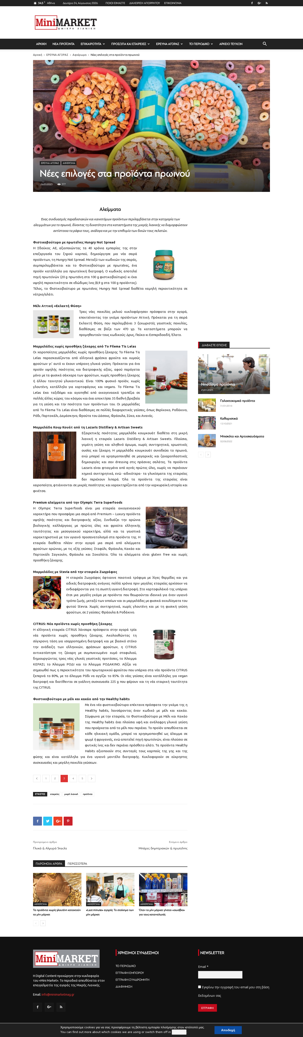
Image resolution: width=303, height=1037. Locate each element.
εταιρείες (54, 794)
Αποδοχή (228, 1030)
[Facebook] (252, 3)
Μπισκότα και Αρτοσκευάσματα (242, 436)
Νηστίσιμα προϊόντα (218, 384)
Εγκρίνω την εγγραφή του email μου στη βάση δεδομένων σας (233, 991)
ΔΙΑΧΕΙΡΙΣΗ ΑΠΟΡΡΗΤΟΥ (144, 3)
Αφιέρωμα (80, 54)
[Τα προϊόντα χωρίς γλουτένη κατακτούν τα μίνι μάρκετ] (57, 889)
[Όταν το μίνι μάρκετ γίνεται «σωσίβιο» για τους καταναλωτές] (163, 889)
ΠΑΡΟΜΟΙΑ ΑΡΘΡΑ (49, 863)
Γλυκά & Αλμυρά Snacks (50, 848)
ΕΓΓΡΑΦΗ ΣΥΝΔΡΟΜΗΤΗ (132, 979)
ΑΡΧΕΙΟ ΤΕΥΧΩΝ (230, 44)
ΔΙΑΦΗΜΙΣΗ (124, 986)
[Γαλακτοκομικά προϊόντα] (207, 405)
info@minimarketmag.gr (58, 994)
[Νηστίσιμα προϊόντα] (234, 374)
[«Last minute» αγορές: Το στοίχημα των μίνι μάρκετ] (110, 889)
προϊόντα (87, 794)
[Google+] (259, 3)
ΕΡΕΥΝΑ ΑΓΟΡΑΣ (167, 44)
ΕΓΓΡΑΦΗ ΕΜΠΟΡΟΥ (130, 973)
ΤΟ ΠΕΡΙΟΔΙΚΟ (199, 44)
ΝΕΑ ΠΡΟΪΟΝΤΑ (64, 44)
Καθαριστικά (229, 418)
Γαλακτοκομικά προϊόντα (237, 401)
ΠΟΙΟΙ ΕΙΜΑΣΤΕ (115, 3)
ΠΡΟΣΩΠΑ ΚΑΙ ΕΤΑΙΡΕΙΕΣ (128, 44)
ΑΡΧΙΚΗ (41, 44)
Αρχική (37, 54)
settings (179, 1032)
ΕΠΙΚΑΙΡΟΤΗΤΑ (91, 44)
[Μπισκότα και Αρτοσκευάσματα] (207, 440)
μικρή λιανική (71, 794)
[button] (264, 44)
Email (203, 967)
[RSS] (266, 3)
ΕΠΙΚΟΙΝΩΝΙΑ (172, 3)
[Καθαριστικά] (207, 423)
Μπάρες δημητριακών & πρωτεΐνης (163, 848)
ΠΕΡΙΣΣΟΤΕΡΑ (77, 863)
